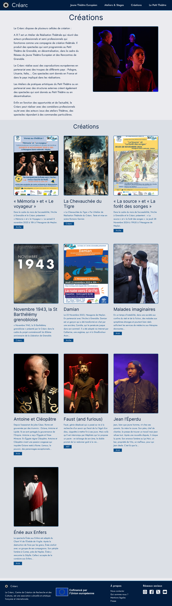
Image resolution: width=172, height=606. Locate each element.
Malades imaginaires (134, 309)
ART (67, 446)
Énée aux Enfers (30, 532)
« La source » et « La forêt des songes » (134, 204)
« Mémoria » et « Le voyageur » (33, 204)
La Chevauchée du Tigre (83, 204)
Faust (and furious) (83, 419)
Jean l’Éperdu (127, 419)
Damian (71, 309)
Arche (18, 227)
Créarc (20, 5)
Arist (118, 333)
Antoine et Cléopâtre (35, 419)
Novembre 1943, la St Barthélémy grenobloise (35, 314)
